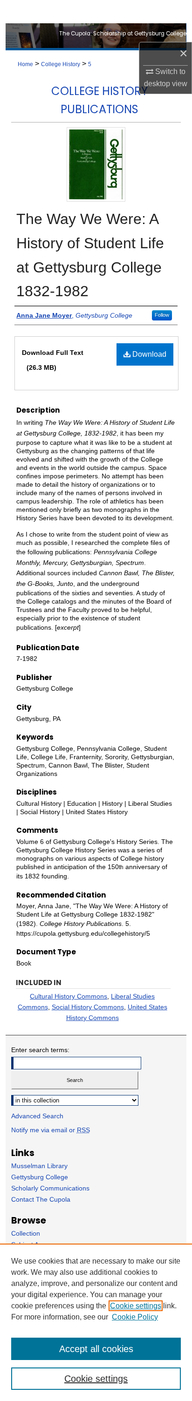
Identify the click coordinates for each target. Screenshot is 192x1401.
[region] (96, 1322)
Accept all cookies (96, 1349)
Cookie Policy (135, 1317)
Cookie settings (135, 1306)
